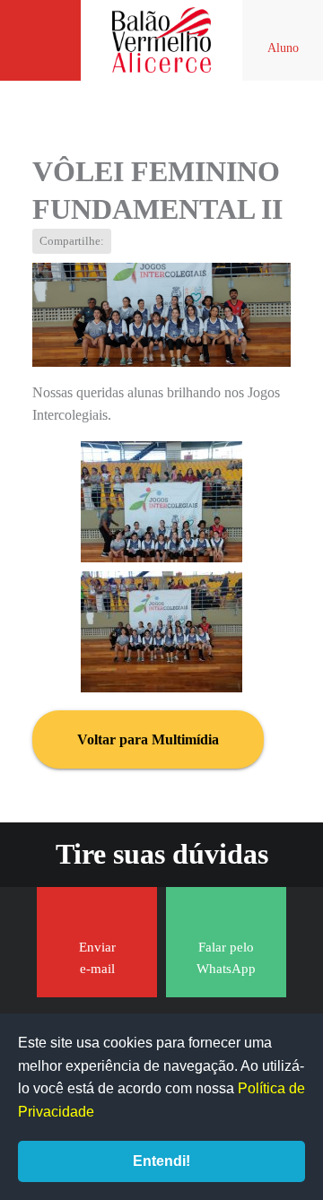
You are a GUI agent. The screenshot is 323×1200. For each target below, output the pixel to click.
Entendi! (161, 1161)
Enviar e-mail (97, 958)
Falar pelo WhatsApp (226, 958)
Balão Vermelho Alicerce (161, 40)
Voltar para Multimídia (148, 739)
